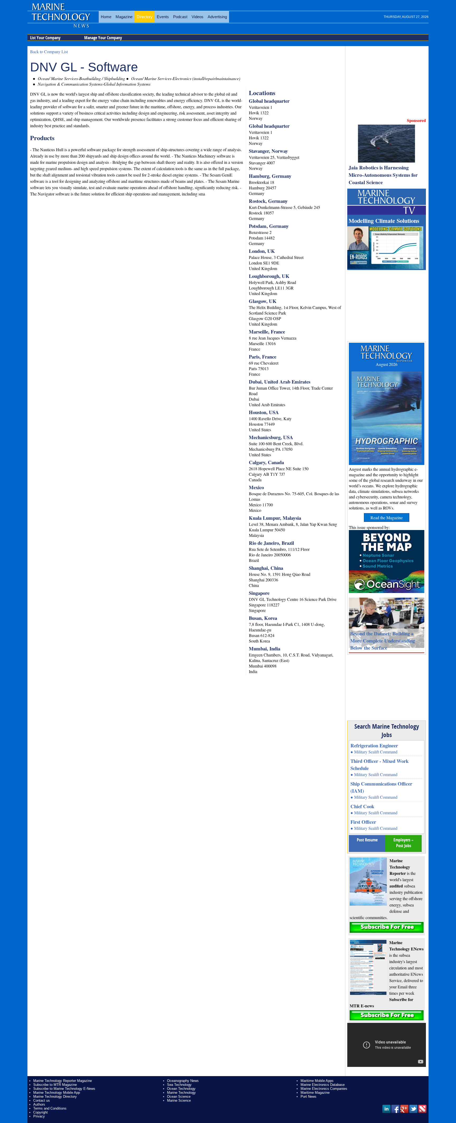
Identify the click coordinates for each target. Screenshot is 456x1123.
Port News (308, 1097)
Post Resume (367, 840)
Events (163, 16)
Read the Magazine (386, 517)
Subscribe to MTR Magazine (55, 1085)
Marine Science (179, 1100)
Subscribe (386, 927)
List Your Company (45, 38)
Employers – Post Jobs (403, 843)
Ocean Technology (181, 1089)
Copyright (40, 1112)
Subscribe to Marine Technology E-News (64, 1089)
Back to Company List (49, 51)
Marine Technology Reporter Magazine (62, 1081)
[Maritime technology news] (60, 20)
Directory (145, 16)
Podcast (180, 16)
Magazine (124, 16)
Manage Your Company (103, 38)
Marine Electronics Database (323, 1085)
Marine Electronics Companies (324, 1089)
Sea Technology (179, 1085)
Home (106, 16)
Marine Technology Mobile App (56, 1093)
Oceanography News (183, 1081)
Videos (197, 16)
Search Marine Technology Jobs (386, 730)
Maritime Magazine (315, 1093)
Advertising (217, 16)
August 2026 (386, 364)
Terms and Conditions (49, 1108)
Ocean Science (179, 1097)
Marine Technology (181, 1093)
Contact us (41, 1100)
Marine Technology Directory (55, 1097)
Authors (39, 1104)
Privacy (39, 1116)
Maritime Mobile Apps (317, 1081)
